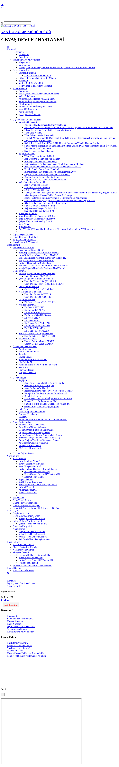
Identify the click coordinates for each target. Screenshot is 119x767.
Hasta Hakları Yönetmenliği (37, 471)
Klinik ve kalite (26, 104)
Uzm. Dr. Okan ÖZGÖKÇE (37, 297)
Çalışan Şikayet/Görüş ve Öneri (27, 521)
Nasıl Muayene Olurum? (30, 466)
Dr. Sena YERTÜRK (34, 307)
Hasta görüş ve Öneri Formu (32, 518)
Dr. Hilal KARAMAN (34, 328)
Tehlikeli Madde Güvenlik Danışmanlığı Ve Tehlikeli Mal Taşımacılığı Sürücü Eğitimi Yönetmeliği (69, 138)
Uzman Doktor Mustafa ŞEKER (39, 341)
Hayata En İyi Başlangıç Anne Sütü (40, 401)
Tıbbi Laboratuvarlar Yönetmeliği (39, 135)
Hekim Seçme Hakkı (34, 477)
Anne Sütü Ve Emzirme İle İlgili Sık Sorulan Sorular (43, 419)
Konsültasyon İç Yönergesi (25, 242)
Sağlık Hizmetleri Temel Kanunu (39, 151)
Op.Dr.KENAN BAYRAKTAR (39, 289)
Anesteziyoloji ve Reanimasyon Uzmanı (37, 273)
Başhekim (23, 80)
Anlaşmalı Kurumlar (28, 490)
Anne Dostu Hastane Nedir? (32, 424)
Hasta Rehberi (19, 458)
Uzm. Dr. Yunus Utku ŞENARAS (40, 281)
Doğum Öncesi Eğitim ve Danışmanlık (36, 430)
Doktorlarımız (19, 271)
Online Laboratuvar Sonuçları (26, 505)
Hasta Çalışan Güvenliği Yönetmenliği (42, 474)
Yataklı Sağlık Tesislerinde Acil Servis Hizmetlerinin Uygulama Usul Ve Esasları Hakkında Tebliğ (69, 127)
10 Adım (23, 417)
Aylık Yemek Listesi (22, 500)
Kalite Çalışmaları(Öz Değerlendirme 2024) (39, 93)
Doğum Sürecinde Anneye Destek (34, 432)
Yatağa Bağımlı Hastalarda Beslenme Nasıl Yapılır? (42, 268)
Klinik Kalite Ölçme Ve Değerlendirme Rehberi (46, 203)
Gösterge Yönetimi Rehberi (36, 190)
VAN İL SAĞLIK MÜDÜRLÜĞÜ (26, 32)
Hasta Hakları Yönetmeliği (31, 557)
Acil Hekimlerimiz (27, 304)
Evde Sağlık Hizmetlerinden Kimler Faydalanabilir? (42, 258)
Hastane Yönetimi (21, 70)
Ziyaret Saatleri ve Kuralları (31, 463)
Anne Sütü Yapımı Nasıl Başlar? (39, 385)
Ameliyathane (25, 349)
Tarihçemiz (24, 54)
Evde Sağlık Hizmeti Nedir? (31, 250)
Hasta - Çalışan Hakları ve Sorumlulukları (38, 469)
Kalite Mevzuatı (26, 112)
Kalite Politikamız (27, 96)
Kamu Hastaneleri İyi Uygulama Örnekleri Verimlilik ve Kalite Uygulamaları (59, 200)
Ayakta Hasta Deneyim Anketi (33, 536)
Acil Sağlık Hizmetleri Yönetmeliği (40, 161)
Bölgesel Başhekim (27, 73)
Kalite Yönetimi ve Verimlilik (32, 182)
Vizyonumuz (24, 65)
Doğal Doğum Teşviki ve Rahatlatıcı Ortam (38, 440)
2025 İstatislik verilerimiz (30, 448)
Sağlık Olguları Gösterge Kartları (39, 205)
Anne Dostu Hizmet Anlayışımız (33, 427)
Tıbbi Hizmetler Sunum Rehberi (39, 156)
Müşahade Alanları (27, 372)
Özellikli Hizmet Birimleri (25, 346)
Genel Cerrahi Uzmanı (29, 286)
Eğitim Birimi (25, 226)
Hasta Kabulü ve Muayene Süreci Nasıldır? (38, 255)
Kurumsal (11, 49)
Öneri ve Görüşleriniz (23, 526)
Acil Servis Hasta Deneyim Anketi (34, 539)
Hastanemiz (18, 52)
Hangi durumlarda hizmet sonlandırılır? (36, 260)
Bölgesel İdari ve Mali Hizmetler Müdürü (37, 78)
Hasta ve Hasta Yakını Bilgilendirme (35, 263)
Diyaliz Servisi (25, 357)
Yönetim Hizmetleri (28, 122)
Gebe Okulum (19, 377)
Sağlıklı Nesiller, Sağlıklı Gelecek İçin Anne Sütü (47, 404)
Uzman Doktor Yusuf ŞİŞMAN (38, 344)
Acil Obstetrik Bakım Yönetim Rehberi (42, 159)
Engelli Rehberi (26, 479)
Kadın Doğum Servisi (29, 351)
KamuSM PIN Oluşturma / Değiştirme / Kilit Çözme (37, 508)
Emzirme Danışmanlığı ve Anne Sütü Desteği (39, 437)
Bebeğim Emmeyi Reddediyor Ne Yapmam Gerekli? (48, 391)
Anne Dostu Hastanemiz (30, 445)
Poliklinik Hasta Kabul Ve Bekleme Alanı (38, 364)
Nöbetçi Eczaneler (27, 487)
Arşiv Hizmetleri (14, 586)
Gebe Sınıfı (24, 409)
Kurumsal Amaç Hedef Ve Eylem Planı (37, 99)
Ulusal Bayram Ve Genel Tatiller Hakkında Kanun (47, 130)
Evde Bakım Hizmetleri (23, 247)
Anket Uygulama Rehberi (36, 185)
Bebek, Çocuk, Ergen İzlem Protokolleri (42, 169)
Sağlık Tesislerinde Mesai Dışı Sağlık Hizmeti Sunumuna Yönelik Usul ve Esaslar (61, 143)
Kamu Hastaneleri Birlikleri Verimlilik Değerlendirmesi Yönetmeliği (55, 198)
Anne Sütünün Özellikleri (36, 388)
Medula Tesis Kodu (28, 492)
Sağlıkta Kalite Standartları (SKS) (39, 211)
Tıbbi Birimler (13, 245)
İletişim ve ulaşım (21, 513)
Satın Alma (24, 224)
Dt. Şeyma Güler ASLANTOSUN (40, 302)
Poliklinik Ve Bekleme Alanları (33, 359)
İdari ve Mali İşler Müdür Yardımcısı (35, 86)
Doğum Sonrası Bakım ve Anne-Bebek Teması (40, 435)
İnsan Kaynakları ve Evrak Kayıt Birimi (37, 216)
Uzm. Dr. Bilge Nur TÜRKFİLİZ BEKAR (44, 284)
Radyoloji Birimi (26, 370)
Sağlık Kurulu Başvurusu (30, 482)
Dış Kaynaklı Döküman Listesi (27, 119)
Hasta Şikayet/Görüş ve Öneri (26, 516)
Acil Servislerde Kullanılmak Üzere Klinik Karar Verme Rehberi (54, 164)
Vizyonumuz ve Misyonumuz (26, 59)
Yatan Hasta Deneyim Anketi (32, 534)
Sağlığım (23, 380)
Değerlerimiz (24, 57)
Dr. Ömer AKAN (32, 320)
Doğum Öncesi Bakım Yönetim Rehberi (42, 177)
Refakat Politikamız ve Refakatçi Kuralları (38, 484)
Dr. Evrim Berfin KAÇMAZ (37, 312)
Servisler (23, 354)
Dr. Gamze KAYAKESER (36, 331)
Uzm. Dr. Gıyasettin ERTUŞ (37, 294)
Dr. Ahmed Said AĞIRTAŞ (37, 323)
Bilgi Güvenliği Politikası (24, 239)
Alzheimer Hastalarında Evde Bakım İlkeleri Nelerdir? (43, 265)
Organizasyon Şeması (23, 234)
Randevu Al (18, 497)
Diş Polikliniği (25, 362)
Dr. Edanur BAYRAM (34, 310)
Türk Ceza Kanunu (33, 132)
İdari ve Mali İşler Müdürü (31, 83)
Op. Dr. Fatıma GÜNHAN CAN (39, 336)
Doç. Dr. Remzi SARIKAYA (37, 75)
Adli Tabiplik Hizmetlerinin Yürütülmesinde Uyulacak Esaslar (52, 166)
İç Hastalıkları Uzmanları (30, 291)
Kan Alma (23, 367)
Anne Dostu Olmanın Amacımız (33, 443)
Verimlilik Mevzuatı (28, 109)
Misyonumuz (25, 62)
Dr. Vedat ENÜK (32, 318)
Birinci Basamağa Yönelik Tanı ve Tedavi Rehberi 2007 (50, 172)
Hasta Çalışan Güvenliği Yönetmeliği (36, 560)
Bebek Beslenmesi (32, 396)
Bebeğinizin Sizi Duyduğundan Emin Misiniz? (45, 393)
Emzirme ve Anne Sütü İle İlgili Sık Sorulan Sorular (48, 398)
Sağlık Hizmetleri (27, 153)
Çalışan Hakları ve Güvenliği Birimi (35, 221)
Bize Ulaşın (12, 510)
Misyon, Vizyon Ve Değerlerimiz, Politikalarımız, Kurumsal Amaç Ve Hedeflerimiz (57, 67)
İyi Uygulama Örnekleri (29, 114)
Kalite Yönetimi (20, 88)
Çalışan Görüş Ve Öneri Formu (33, 523)
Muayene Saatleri (21, 552)
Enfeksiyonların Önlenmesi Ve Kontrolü (37, 218)
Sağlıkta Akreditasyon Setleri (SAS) (40, 208)
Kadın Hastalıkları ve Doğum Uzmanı (36, 333)
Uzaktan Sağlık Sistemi (23, 453)
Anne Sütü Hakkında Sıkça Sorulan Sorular (44, 383)
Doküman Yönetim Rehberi (37, 187)
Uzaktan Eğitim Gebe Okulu (32, 411)
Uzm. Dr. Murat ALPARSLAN (38, 276)
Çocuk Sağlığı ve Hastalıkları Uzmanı (36, 278)
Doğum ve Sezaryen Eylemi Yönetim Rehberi (45, 179)
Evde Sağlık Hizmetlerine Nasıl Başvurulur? (39, 252)
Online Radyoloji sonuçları (25, 503)
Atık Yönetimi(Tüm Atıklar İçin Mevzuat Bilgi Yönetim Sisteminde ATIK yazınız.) (56, 229)
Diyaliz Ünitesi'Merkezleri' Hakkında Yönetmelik (47, 174)
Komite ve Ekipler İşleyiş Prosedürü (35, 106)
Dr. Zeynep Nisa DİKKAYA (37, 315)
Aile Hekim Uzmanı (28, 338)
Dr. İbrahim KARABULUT (37, 325)
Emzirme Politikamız (28, 414)
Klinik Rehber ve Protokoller (26, 237)
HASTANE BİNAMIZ (23, 570)
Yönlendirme (13, 456)
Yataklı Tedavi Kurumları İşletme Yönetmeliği (45, 125)
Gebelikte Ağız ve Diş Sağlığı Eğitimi (41, 406)
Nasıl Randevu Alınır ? (29, 461)
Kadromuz (23, 91)
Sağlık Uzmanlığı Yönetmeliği (38, 140)
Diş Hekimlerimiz (27, 299)
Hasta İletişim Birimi (28, 213)
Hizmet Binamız (14, 568)
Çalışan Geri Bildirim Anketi (32, 531)
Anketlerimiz (19, 529)
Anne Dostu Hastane (22, 422)
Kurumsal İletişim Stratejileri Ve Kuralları (37, 101)
